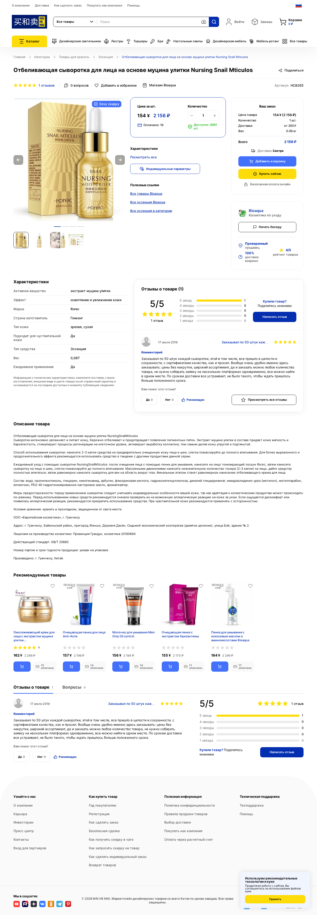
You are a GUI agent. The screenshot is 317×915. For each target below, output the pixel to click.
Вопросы (74, 687)
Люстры (117, 41)
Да (149, 399)
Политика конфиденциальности (189, 805)
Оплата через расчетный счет (188, 839)
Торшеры (140, 41)
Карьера (20, 814)
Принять (275, 899)
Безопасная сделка (104, 831)
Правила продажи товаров (185, 814)
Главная (19, 57)
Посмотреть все (143, 157)
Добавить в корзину (270, 161)
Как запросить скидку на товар (114, 848)
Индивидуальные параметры (168, 169)
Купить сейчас (270, 174)
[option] (69, 160)
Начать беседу (270, 227)
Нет (169, 399)
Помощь (133, 5)
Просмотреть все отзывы (267, 399)
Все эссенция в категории (151, 211)
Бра (160, 41)
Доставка (42, 5)
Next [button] (120, 160)
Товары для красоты (74, 57)
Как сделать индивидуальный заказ (117, 857)
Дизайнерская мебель (229, 41)
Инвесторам (23, 822)
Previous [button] (18, 160)
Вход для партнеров (29, 848)
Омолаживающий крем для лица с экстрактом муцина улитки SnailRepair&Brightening (34, 636)
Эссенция (105, 57)
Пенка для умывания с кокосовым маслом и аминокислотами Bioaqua (230, 636)
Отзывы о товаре (33, 687)
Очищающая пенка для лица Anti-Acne (84, 634)
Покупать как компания (104, 5)
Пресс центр (23, 831)
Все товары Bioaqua (146, 193)
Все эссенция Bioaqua (147, 202)
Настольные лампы (188, 41)
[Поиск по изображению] (204, 22)
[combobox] (75, 22)
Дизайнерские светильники (80, 41)
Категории (42, 57)
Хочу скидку (109, 104)
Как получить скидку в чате (111, 839)
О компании (21, 5)
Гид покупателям (102, 805)
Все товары (298, 41)
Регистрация (99, 814)
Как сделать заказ (68, 5)
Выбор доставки (177, 822)
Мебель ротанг (267, 41)
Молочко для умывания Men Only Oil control (133, 634)
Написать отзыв (274, 317)
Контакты (21, 839)
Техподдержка (252, 805)
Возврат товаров (102, 865)
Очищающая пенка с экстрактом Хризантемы (180, 634)
